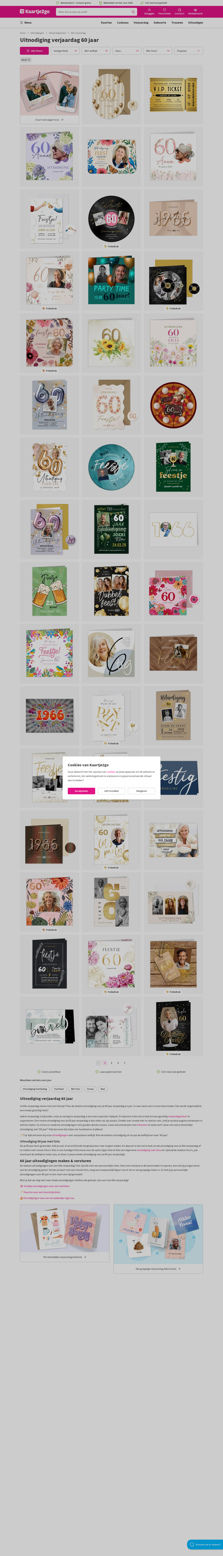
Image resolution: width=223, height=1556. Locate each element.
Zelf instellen (111, 790)
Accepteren (81, 790)
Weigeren (141, 790)
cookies (111, 771)
